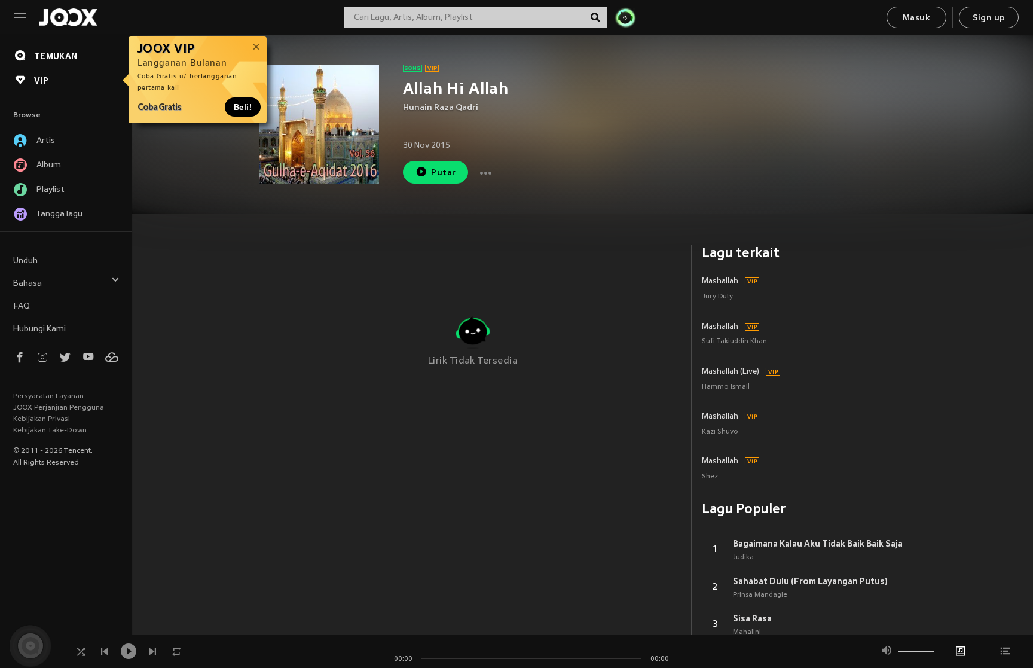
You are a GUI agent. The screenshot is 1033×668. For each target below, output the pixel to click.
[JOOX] (68, 17)
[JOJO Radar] (625, 17)
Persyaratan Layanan (48, 396)
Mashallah (720, 281)
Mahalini (747, 632)
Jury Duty (717, 297)
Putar (443, 173)
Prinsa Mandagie (760, 595)
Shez (710, 477)
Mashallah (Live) (730, 372)
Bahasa (27, 283)
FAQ (21, 306)
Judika (743, 557)
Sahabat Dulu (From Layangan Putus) (810, 581)
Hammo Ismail (726, 387)
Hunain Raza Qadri (440, 107)
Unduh (25, 261)
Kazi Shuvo (720, 432)
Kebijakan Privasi (41, 419)
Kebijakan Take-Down (50, 430)
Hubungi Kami (39, 329)
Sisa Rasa (752, 618)
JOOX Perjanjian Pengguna (58, 408)
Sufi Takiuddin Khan (734, 342)
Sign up (989, 18)
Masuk (916, 18)
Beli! (243, 107)
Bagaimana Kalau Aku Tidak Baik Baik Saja (818, 543)
